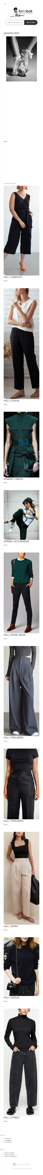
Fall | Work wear (14, 635)
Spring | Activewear (16, 541)
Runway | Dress (13, 479)
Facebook (8, 1142)
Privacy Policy (10, 1154)
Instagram (8, 1140)
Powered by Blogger (23, 1164)
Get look (31, 22)
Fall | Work (11, 926)
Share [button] (5, 141)
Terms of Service (11, 1156)
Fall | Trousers (13, 737)
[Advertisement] (21, 112)
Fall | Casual (12, 400)
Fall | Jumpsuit (13, 277)
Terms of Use (9, 1153)
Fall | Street (12, 1117)
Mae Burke (27, 1168)
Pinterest (8, 1138)
